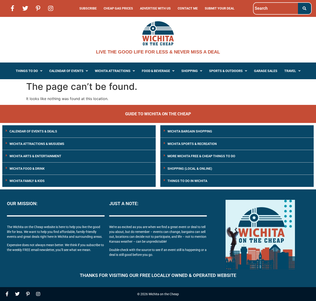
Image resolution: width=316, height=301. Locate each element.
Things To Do (27, 71)
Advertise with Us (155, 8)
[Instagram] (50, 8)
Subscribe (88, 8)
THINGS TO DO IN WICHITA (187, 181)
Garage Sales (265, 71)
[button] (29, 71)
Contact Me (188, 8)
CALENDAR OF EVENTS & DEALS (33, 131)
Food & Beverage (156, 71)
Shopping (189, 71)
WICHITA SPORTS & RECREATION (192, 144)
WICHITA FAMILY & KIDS (27, 181)
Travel (290, 71)
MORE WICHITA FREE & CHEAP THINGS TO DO (201, 156)
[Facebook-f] (12, 8)
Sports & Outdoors (226, 71)
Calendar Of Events (66, 71)
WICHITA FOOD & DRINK (27, 168)
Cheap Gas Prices (118, 8)
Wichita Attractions (112, 71)
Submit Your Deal (220, 8)
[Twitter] (25, 8)
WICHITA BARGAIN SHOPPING (189, 131)
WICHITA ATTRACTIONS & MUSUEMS (36, 144)
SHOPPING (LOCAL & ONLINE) (189, 168)
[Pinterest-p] (38, 8)
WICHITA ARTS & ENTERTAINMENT (35, 156)
